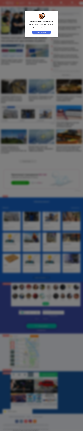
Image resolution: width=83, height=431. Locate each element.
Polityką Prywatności (49, 24)
